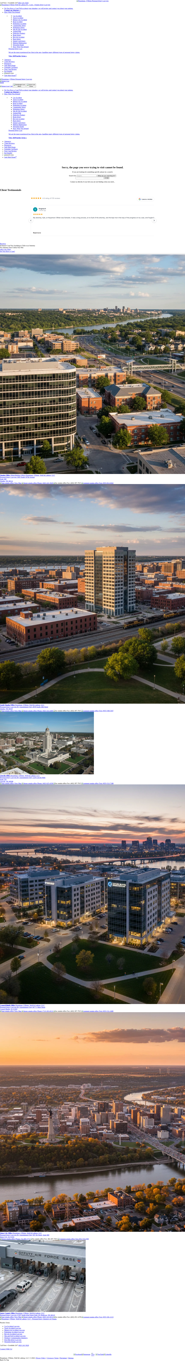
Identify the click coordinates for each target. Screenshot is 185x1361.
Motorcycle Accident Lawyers (14, 1330)
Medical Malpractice (20, 43)
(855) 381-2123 (106, 1317)
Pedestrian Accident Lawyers (14, 1332)
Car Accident (17, 16)
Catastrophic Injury (19, 25)
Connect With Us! (6, 1349)
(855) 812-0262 (106, 483)
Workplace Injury (19, 27)
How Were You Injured (12, 12)
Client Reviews (9, 62)
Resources (7, 63)
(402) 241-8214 (45, 1317)
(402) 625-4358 (45, 783)
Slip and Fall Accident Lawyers (15, 1336)
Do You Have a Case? (7, 251)
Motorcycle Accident (20, 20)
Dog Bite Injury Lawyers (12, 1340)
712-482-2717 (23, 1239)
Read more (37, 233)
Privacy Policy (41, 1358)
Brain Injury (17, 35)
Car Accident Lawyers (11, 1326)
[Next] (154, 220)
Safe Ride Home (10, 65)
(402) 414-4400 (45, 711)
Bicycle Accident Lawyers (13, 1334)
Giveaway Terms (52, 1358)
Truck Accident (18, 18)
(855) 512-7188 (106, 783)
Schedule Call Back (11, 67)
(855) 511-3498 (106, 1011)
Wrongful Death (18, 45)
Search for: (72, 176)
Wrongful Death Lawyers (13, 1342)
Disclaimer (63, 1358)
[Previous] (31, 220)
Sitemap (71, 1358)
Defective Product (19, 33)
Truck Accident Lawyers (12, 1328)
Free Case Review (10, 69)
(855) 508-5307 (106, 711)
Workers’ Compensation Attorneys (16, 1338)
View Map (18, 483)
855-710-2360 (82, 1239)
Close (31, 86)
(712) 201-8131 (45, 1011)
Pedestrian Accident (19, 24)
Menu (19, 86)
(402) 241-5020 (23, 3)
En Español (8, 71)
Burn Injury (17, 39)
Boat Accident (17, 22)
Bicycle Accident (18, 37)
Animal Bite (17, 31)
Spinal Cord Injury (19, 41)
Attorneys (7, 60)
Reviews (3, 244)
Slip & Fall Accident (20, 29)
